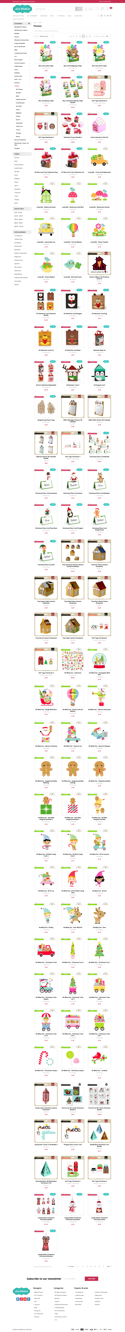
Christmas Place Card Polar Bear (46, 528)
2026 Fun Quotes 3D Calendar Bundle (46, 457)
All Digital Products (20, 27)
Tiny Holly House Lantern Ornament (72, 602)
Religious (19, 113)
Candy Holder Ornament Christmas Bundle (46, 1218)
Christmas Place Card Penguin (72, 528)
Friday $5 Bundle (19, 43)
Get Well (18, 106)
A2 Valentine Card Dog (99, 313)
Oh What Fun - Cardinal (99, 1070)
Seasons (17, 83)
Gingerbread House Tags (46, 420)
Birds (17, 96)
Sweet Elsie (17, 270)
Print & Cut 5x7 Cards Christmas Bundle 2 (73, 1109)
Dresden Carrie (18, 260)
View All (16, 284)
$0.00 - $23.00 (18, 212)
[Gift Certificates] (103, 8)
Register (91, 9)
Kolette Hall (18, 246)
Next (108, 1266)
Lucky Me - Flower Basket (46, 277)
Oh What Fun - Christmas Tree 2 (73, 962)
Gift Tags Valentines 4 (99, 101)
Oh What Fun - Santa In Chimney (46, 746)
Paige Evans (17, 256)
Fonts (16, 69)
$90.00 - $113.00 (18, 226)
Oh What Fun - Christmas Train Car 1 (99, 1035)
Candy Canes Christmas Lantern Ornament (46, 1109)
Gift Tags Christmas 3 (72, 1181)
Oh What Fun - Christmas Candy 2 (46, 1070)
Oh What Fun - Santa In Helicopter (99, 709)
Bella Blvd (17, 249)
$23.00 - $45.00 (18, 216)
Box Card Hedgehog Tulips (73, 66)
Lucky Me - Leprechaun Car (46, 242)
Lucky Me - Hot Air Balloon (73, 242)
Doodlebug (17, 242)
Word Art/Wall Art (20, 140)
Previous (71, 1266)
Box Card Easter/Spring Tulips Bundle (73, 101)
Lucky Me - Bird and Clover (73, 277)
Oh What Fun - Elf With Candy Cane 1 (73, 855)
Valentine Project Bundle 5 (73, 137)
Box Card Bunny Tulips (46, 101)
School (18, 116)
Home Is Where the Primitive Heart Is (99, 278)
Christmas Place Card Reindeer (99, 493)
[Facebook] (101, 15)
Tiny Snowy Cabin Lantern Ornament (46, 602)
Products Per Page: (99, 36)
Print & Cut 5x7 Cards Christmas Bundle (99, 1109)
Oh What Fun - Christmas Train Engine (46, 998)
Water (18, 136)
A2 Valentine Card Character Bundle (46, 314)
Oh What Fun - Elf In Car (46, 891)
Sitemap (36, 1317)
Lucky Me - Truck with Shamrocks (99, 172)
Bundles (16, 33)
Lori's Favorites (18, 19)
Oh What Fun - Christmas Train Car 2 (72, 1035)
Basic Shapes (18, 60)
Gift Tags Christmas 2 (99, 1181)
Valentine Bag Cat (99, 350)
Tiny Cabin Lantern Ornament (72, 638)
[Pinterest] (104, 15)
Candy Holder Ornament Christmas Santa (99, 1218)
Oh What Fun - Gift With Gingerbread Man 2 (46, 818)
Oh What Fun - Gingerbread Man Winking (46, 782)
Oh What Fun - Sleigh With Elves (46, 709)
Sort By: (36, 36)
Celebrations (18, 66)
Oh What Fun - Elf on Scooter (99, 854)
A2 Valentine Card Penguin (73, 313)
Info (51, 16)
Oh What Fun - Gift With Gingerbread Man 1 (73, 818)
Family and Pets (21, 99)
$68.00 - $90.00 (18, 223)
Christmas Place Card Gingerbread (99, 529)
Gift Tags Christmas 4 (46, 673)
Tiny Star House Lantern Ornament (99, 565)
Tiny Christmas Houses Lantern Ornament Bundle (73, 565)
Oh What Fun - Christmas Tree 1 (99, 962)
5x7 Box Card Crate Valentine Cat (72, 172)
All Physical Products (21, 30)
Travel (18, 130)
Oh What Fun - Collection (72, 673)
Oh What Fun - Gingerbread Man (99, 781)
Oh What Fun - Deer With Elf (72, 927)
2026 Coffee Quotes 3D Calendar (99, 420)
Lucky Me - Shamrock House (46, 207)
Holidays (17, 73)
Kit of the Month (19, 46)
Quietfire (17, 263)
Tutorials (61, 16)
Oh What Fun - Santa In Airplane (99, 746)
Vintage (18, 133)
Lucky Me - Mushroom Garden (99, 207)
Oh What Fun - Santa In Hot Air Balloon (72, 710)
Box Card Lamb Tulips (46, 66)
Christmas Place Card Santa (72, 493)
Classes (16, 37)
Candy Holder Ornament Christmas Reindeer (46, 1255)
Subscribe (43, 16)
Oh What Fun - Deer (99, 927)
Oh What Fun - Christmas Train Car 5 (72, 998)
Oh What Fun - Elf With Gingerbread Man (99, 818)
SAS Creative (18, 267)
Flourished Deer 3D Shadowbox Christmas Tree (46, 1182)
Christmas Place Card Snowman (46, 493)
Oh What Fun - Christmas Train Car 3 (46, 1035)
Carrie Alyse (17, 281)
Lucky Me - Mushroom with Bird (73, 207)
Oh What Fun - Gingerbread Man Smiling (73, 782)
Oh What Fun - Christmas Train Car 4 (99, 998)
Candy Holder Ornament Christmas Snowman (72, 1218)
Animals (18, 92)
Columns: (72, 36)
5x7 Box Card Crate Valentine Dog (46, 172)
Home (18, 109)
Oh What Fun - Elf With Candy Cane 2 (46, 855)
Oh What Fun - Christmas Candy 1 (72, 1070)
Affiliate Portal (18, 16)
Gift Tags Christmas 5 (99, 638)
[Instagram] (110, 15)
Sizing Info (78, 16)
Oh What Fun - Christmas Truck (46, 962)
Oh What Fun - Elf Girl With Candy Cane (72, 892)
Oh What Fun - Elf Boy (46, 927)
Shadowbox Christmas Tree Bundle (99, 1145)
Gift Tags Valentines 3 (46, 137)
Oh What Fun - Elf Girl (99, 891)
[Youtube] (107, 15)
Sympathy (19, 123)
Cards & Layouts (19, 63)
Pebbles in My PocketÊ (21, 277)
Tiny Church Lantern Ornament (46, 638)
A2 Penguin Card (99, 385)
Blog (69, 16)
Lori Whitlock (18, 236)
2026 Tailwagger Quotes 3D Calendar (72, 421)
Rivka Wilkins (18, 274)
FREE (15, 50)
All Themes (19, 89)
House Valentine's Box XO (99, 137)
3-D (15, 56)
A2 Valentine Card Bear (73, 350)
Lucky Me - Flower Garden (99, 242)
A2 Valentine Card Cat (46, 350)
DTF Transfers (32, 16)
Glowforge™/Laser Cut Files (21, 144)
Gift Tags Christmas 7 (72, 457)
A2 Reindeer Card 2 (72, 385)
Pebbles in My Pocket (20, 253)
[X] (98, 15)
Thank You (19, 126)
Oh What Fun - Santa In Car (73, 746)
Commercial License (20, 53)
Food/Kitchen (20, 103)
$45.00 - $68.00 (18, 219)
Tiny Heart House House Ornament (99, 602)
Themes (16, 86)
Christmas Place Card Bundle (99, 457)
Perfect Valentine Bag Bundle (46, 385)
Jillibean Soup (18, 239)
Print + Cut (17, 79)
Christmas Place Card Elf (46, 565)
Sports (18, 119)
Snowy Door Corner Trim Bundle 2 (46, 1145)
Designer (17, 148)
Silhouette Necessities (21, 40)
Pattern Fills (18, 76)
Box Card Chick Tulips (99, 66)
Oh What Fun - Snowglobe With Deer (99, 674)
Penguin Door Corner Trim (73, 1145)
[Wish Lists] (98, 8)
